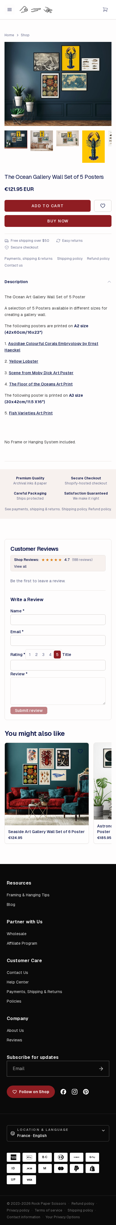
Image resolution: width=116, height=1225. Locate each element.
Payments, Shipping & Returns (34, 991)
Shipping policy (69, 259)
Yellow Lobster (23, 361)
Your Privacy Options (63, 1217)
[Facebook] (63, 1092)
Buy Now (58, 221)
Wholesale (16, 933)
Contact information (23, 1217)
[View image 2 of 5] (41, 140)
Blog (11, 904)
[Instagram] (74, 1092)
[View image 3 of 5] (67, 138)
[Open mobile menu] (10, 9)
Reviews (14, 1040)
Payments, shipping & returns (29, 259)
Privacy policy (18, 1210)
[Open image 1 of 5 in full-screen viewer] (58, 84)
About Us (15, 1030)
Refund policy (98, 259)
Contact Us (17, 972)
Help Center (18, 982)
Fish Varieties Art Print (31, 413)
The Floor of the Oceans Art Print (41, 384)
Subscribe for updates (33, 1057)
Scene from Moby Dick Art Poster (41, 373)
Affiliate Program (22, 943)
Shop (25, 35)
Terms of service (48, 1210)
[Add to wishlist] (102, 206)
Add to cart (48, 206)
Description (16, 281)
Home (9, 35)
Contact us (14, 265)
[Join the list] (101, 1068)
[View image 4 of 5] (93, 146)
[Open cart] (105, 9)
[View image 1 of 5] (16, 139)
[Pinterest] (86, 1092)
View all (20, 566)
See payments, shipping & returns (32, 509)
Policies (14, 1001)
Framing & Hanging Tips (28, 895)
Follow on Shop (34, 1091)
